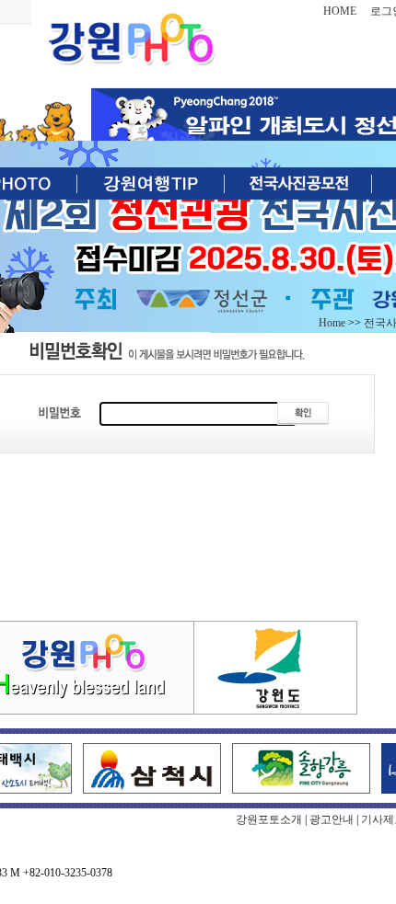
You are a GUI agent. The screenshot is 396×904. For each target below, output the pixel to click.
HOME (339, 11)
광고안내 (331, 819)
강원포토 (132, 41)
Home (332, 322)
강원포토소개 (269, 819)
